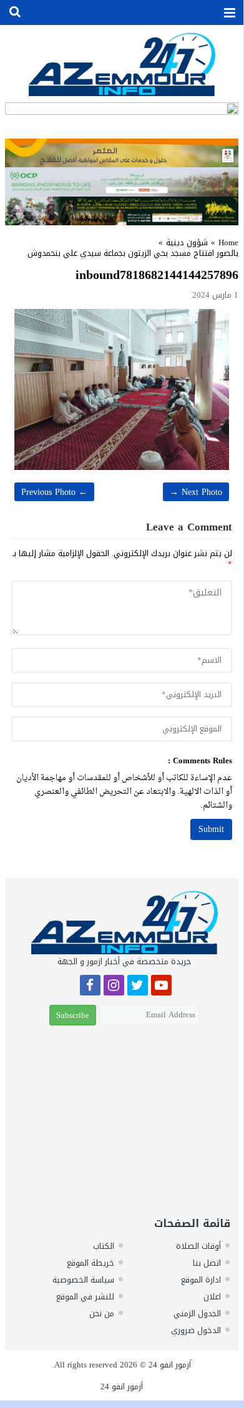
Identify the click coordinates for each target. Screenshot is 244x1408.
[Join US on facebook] (90, 987)
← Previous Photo (54, 492)
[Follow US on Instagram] (114, 987)
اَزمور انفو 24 (170, 1364)
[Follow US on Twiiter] (137, 987)
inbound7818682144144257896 (157, 274)
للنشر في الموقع (85, 1296)
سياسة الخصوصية (83, 1280)
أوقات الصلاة (198, 1246)
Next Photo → (196, 492)
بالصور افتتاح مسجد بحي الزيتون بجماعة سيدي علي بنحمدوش (132, 253)
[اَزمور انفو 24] (121, 64)
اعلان (212, 1296)
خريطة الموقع (90, 1263)
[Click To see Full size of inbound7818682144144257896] (121, 389)
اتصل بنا (207, 1263)
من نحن (101, 1313)
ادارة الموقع (201, 1280)
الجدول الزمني (197, 1313)
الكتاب (103, 1246)
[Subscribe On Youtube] (161, 987)
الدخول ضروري (196, 1330)
